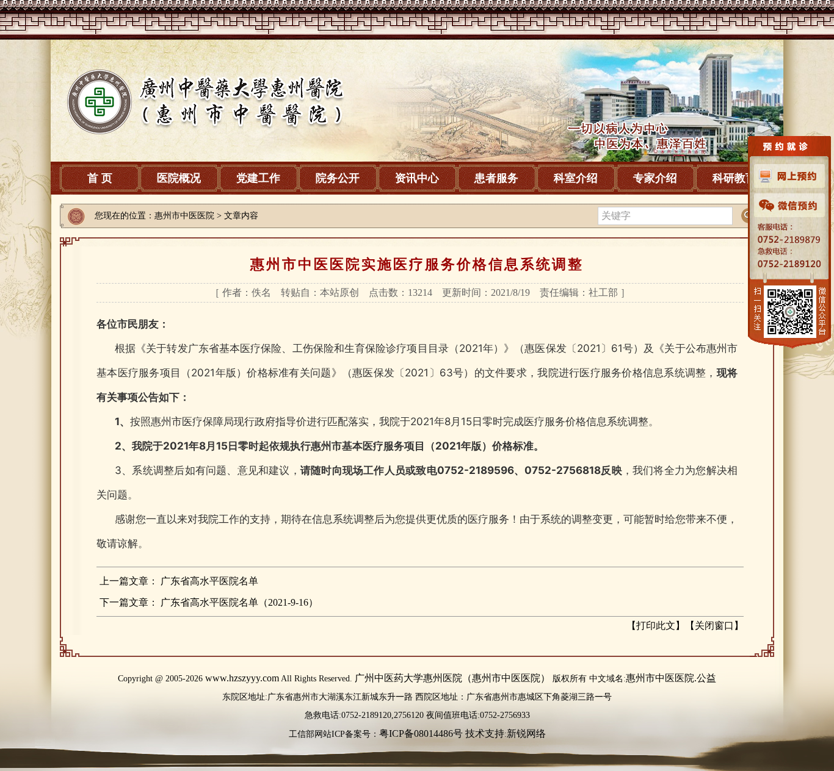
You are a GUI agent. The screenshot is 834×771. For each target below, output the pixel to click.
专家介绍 (655, 178)
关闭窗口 (714, 625)
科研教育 (734, 178)
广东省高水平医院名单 (209, 581)
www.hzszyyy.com (242, 678)
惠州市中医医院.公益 (671, 678)
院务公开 (338, 178)
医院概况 (179, 178)
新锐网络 (526, 733)
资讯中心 (417, 178)
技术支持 (484, 733)
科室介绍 (576, 178)
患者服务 (496, 178)
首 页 (99, 178)
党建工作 (258, 178)
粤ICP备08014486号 (421, 733)
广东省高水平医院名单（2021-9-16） (239, 602)
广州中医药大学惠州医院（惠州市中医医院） (452, 678)
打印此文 (655, 625)
